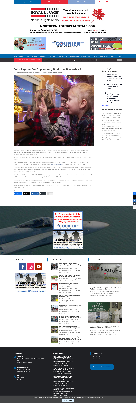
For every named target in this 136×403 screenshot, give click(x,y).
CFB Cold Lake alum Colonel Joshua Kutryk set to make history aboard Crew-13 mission (111, 115)
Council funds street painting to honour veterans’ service (58, 60)
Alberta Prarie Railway (56, 164)
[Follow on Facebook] (99, 1)
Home (15, 56)
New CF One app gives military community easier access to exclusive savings (112, 128)
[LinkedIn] (134, 200)
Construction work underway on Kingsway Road (69, 295)
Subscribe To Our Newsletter (101, 367)
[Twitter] (134, 197)
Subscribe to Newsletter (54, 2)
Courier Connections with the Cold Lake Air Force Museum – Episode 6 (105, 288)
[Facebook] (134, 193)
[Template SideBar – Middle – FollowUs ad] (68, 229)
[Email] (134, 203)
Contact (120, 56)
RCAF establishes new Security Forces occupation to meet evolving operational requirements (70, 338)
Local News (59, 72)
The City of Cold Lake (66, 279)
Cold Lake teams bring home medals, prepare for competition (69, 327)
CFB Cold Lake (32, 56)
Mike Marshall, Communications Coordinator (27, 72)
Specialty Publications (58, 56)
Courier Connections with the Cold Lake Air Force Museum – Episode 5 (105, 327)
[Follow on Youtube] (107, 1)
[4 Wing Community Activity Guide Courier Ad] (30, 50)
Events (95, 56)
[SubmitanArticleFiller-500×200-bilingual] (106, 50)
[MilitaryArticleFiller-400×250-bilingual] (68, 248)
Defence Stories (65, 341)
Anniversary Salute (107, 56)
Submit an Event (97, 359)
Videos (114, 295)
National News (67, 292)
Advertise (42, 56)
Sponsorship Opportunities (80, 56)
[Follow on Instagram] (103, 1)
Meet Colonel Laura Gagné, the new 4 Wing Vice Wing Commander (70, 316)
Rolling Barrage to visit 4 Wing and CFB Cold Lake (70, 306)
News (21, 56)
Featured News (52, 72)
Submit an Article (81, 2)
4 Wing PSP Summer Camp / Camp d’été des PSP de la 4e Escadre (114, 78)
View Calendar (105, 105)
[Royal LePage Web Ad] (68, 33)
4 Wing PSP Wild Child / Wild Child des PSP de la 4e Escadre (114, 86)
